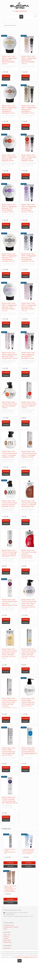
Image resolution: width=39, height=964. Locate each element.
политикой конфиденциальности (26, 957)
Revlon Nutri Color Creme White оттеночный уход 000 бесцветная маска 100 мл (8, 751)
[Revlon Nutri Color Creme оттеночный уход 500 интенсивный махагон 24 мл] (29, 539)
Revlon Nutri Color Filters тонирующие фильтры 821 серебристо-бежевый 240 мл (9, 109)
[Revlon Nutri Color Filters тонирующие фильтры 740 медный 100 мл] (29, 143)
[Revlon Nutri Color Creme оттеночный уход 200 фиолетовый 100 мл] (9, 588)
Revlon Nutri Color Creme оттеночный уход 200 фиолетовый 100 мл (9, 602)
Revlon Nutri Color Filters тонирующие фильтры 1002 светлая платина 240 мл (9, 307)
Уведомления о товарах (11, 927)
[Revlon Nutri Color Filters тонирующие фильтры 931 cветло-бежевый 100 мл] (29, 44)
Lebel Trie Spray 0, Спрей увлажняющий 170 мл (10, 851)
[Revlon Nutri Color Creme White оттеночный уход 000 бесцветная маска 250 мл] (29, 687)
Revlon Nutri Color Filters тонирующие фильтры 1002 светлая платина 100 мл (28, 307)
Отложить (6, 79)
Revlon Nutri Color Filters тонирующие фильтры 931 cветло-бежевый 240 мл (9, 60)
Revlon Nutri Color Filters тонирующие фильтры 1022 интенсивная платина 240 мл (9, 208)
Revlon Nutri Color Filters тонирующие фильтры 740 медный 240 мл (9, 158)
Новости (6, 936)
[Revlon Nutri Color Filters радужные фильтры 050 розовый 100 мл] (29, 341)
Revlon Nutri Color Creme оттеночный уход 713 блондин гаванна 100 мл (28, 454)
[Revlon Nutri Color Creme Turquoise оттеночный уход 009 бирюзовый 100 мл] (29, 736)
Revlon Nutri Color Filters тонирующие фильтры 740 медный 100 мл (28, 158)
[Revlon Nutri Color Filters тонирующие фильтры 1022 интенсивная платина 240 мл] (9, 193)
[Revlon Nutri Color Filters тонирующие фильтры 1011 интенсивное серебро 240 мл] (9, 242)
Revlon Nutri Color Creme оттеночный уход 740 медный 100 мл (28, 405)
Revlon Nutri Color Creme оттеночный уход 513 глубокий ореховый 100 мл (9, 553)
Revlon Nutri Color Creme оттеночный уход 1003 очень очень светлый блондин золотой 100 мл (28, 653)
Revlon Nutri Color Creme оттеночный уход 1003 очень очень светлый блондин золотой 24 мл (9, 653)
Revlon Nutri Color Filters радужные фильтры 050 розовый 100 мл (28, 355)
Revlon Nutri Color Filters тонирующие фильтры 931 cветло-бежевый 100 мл (28, 60)
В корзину (6, 76)
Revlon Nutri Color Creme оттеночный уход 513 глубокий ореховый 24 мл (28, 503)
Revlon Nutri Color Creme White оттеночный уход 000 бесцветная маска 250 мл (28, 702)
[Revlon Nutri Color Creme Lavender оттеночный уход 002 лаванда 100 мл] (9, 785)
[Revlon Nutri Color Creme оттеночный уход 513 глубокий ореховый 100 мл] (9, 539)
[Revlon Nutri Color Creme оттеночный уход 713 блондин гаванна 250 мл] (9, 440)
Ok (19, 961)
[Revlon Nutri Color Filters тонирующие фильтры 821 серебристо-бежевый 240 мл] (9, 94)
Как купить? (7, 948)
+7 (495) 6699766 (19, 11)
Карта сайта (7, 940)
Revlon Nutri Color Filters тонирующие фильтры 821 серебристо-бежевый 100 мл (28, 109)
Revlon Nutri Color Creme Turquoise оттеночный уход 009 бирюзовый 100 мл (29, 751)
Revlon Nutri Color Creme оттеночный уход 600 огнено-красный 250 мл (9, 503)
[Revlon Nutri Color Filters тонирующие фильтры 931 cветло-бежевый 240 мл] (9, 44)
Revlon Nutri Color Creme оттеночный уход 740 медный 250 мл (9, 405)
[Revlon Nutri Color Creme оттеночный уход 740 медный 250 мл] (9, 390)
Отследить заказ (9, 925)
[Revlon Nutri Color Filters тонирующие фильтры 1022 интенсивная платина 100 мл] (29, 193)
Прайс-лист (7, 935)
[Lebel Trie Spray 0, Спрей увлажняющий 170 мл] (11, 841)
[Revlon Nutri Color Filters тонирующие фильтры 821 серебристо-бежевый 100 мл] (29, 94)
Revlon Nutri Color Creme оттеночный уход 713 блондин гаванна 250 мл (9, 454)
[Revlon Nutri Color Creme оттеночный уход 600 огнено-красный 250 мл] (9, 489)
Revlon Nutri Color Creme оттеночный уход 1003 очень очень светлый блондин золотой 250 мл (28, 604)
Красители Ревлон (9, 25)
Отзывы (6, 938)
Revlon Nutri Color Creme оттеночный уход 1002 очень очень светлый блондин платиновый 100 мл (9, 703)
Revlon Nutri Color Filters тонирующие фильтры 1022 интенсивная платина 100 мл (28, 208)
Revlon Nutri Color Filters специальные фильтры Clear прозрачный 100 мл (9, 355)
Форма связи (8, 942)
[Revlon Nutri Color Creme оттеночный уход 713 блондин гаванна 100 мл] (29, 440)
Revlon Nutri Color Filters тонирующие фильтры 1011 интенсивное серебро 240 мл (9, 257)
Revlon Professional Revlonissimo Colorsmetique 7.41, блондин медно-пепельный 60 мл (10, 888)
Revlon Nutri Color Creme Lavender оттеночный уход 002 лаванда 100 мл (10, 800)
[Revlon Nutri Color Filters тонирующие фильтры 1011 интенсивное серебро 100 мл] (29, 242)
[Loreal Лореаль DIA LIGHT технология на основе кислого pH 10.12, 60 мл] (29, 841)
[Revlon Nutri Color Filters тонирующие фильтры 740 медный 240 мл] (9, 143)
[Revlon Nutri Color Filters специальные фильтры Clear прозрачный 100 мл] (9, 341)
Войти (5, 929)
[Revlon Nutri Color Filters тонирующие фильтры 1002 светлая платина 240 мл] (9, 291)
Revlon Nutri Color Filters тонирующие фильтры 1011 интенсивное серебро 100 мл (28, 257)
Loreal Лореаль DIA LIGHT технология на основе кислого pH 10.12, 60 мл (28, 851)
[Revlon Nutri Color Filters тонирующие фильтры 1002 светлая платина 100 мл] (29, 291)
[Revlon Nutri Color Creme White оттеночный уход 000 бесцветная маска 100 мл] (9, 736)
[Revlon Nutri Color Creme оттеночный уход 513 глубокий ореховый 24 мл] (29, 489)
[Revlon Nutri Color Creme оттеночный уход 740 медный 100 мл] (29, 390)
